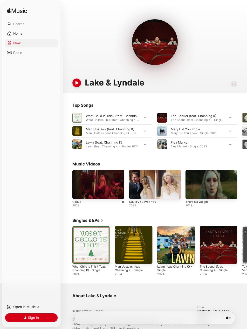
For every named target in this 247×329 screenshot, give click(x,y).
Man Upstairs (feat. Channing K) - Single (129, 268)
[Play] (76, 83)
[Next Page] (242, 131)
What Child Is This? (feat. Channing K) (114, 116)
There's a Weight (196, 202)
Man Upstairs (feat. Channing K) (110, 129)
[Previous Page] (67, 131)
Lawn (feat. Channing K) (104, 142)
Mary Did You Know (185, 129)
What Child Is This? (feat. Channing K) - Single (89, 268)
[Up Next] (221, 318)
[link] (87, 220)
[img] (17, 11)
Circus (76, 202)
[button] (31, 24)
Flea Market (180, 142)
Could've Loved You (142, 202)
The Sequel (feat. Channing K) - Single (214, 268)
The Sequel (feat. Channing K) (193, 116)
